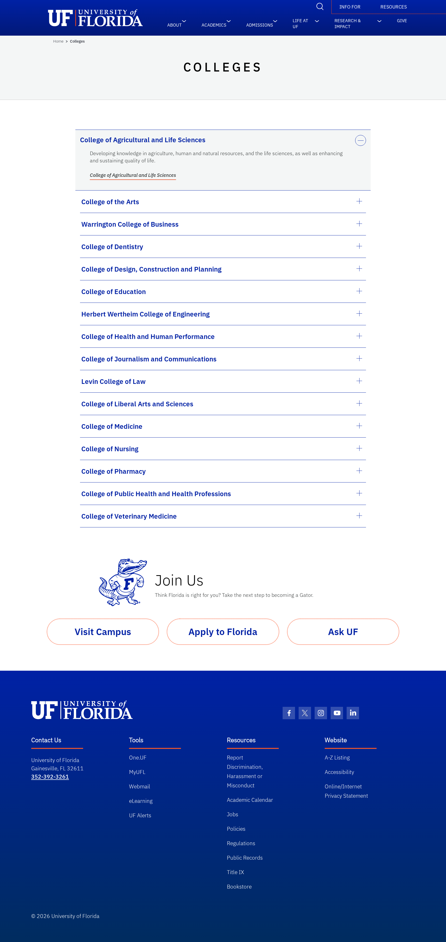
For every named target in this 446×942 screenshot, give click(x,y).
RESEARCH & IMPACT (347, 22)
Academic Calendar (250, 799)
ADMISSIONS (259, 24)
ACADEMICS (214, 24)
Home (58, 41)
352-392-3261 (50, 776)
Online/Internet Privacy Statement (346, 791)
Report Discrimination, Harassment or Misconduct (245, 771)
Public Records (245, 857)
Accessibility (339, 771)
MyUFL (137, 771)
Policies (236, 828)
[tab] (223, 139)
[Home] (82, 710)
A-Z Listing (337, 757)
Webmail (139, 786)
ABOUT (174, 24)
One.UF (138, 757)
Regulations (241, 843)
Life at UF (300, 22)
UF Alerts (140, 815)
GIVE (402, 20)
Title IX (235, 872)
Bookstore (239, 886)
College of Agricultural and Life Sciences (133, 175)
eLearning (141, 800)
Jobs (232, 814)
